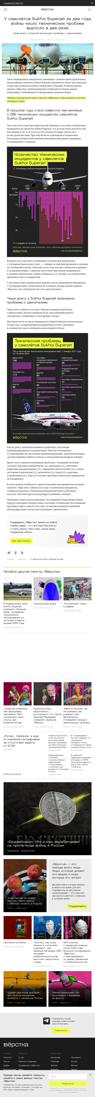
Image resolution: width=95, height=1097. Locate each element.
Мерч (21, 1069)
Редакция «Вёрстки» (37, 40)
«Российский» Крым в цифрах (74, 605)
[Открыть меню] (89, 9)
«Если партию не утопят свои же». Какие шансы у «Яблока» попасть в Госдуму (24, 900)
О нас (21, 1057)
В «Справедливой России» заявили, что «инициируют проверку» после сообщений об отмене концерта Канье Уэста (81, 741)
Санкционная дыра (44, 603)
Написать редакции (27, 1061)
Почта (53, 1076)
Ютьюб (74, 1061)
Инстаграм (55, 1057)
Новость (49, 40)
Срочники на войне (14, 942)
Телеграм (55, 1061)
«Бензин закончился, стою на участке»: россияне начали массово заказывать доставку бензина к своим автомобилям (57, 741)
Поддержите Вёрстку (13, 3)
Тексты (48, 608)
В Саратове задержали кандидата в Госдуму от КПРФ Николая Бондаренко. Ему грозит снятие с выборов (81, 761)
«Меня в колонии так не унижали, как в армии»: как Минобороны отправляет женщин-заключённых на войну (76, 715)
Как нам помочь (21, 540)
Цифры (78, 611)
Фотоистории (9, 1069)
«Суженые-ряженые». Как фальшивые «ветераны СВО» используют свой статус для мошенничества (15, 715)
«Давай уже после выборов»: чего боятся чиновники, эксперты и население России (25, 995)
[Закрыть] (92, 3)
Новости (19, 627)
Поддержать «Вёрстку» (29, 1065)
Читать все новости (12, 774)
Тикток (74, 1069)
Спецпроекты (13, 851)
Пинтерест (76, 1057)
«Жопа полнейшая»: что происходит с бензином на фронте (66, 995)
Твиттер (54, 1065)
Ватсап (74, 1065)
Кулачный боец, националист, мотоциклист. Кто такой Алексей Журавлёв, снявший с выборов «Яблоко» (47, 715)
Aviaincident (13, 92)
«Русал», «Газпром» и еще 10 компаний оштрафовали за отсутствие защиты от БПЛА (21, 741)
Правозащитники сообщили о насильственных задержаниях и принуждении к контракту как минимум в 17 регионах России (58, 763)
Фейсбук (55, 1069)
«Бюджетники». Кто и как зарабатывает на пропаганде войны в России (43, 843)
